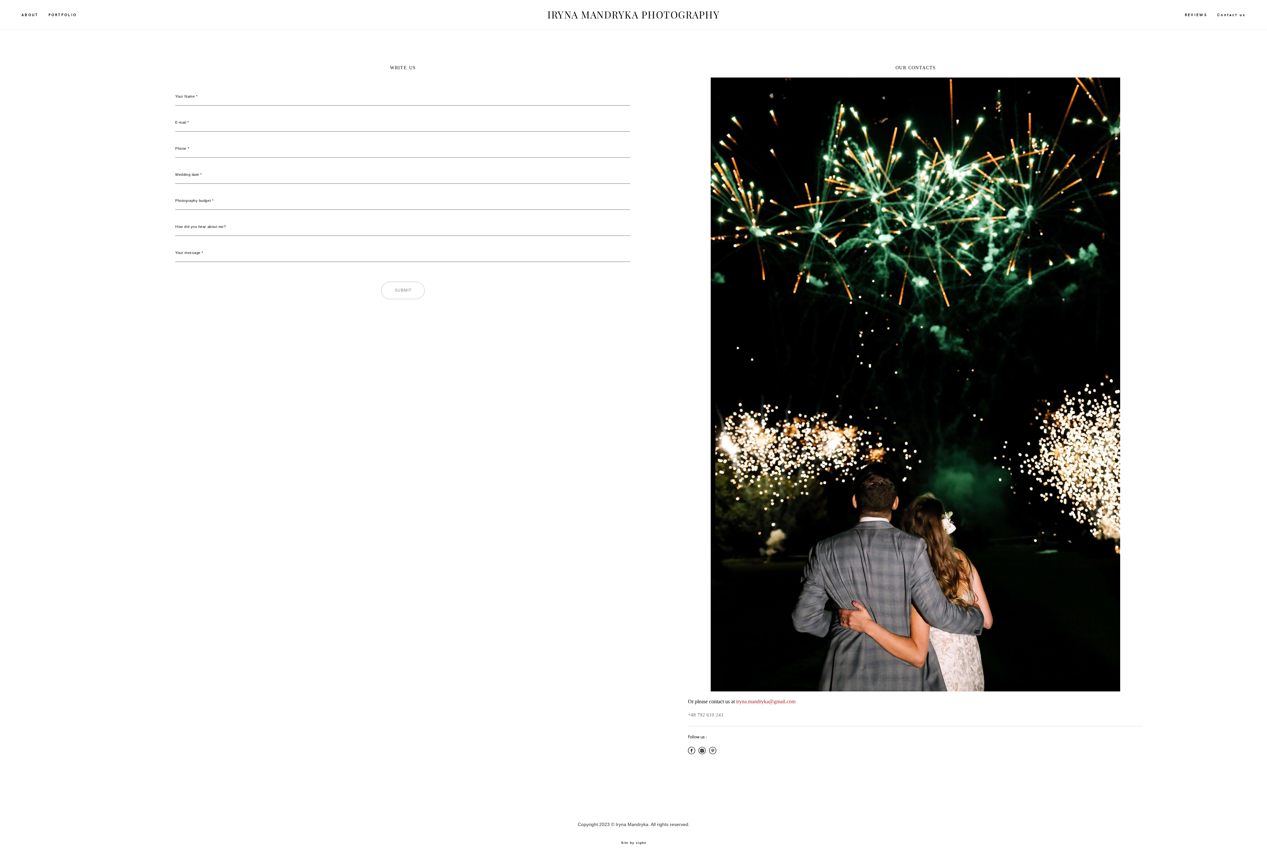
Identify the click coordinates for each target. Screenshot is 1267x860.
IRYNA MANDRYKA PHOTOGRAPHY (633, 15)
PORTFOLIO (63, 14)
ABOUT (30, 14)
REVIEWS (1196, 14)
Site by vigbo (633, 842)
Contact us (1231, 14)
